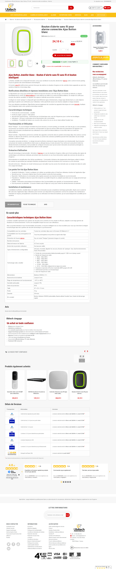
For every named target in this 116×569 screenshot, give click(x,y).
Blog (86, 15)
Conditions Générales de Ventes (36, 532)
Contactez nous (10, 526)
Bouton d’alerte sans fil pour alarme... (80, 392)
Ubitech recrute (10, 528)
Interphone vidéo (65, 15)
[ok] (68, 515)
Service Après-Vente (11, 532)
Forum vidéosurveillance (55, 541)
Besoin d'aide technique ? (34, 541)
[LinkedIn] (8, 548)
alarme (65, 81)
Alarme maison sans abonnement (57, 537)
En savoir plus (13, 204)
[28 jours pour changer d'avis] (100, 58)
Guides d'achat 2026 (54, 530)
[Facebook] (13, 544)
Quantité (54, 50)
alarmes (40, 153)
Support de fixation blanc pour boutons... (100, 48)
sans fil (17, 85)
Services (78, 15)
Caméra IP (51, 534)
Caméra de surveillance (39, 15)
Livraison (30, 537)
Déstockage (101, 15)
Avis (45, 204)
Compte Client (96, 8)
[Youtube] (18, 544)
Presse (8, 537)
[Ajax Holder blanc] (100, 37)
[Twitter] (8, 544)
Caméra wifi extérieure (54, 535)
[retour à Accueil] (5, 19)
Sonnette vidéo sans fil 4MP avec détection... (15, 392)
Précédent (6, 63)
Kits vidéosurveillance (19, 15)
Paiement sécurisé (32, 534)
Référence (45, 36)
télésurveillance (30, 95)
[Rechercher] (71, 8)
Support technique (11, 530)
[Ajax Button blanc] (12, 63)
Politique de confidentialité (34, 530)
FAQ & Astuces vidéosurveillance (57, 543)
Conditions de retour (33, 539)
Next (87, 351)
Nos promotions (53, 539)
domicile (76, 104)
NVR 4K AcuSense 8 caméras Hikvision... (36, 392)
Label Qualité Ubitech (33, 544)
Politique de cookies (33, 543)
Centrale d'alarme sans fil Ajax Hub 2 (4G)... (58, 392)
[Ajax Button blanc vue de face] (21, 63)
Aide (92, 15)
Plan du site (52, 548)
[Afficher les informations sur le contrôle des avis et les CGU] (19, 475)
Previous (84, 351)
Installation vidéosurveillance (56, 532)
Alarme (53, 15)
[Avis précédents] (22, 471)
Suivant (37, 63)
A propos (30, 526)
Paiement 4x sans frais (33, 535)
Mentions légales (32, 528)
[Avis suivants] (109, 471)
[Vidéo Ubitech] (79, 547)
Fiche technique (29, 204)
